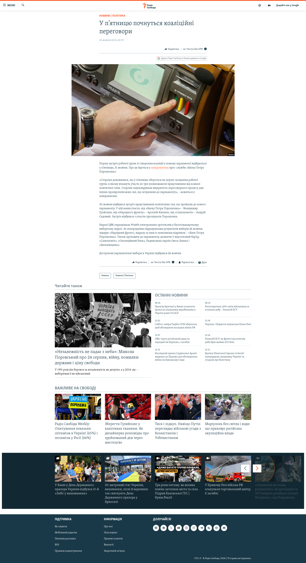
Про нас (108, 526)
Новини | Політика (112, 16)
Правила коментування (68, 551)
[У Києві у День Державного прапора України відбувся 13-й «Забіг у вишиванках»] (78, 469)
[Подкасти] (260, 5)
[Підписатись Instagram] (186, 528)
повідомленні (160, 167)
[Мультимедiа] (269, 5)
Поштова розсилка (65, 538)
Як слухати (61, 526)
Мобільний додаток (66, 532)
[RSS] (209, 528)
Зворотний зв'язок (114, 551)
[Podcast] (216, 528)
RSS (57, 545)
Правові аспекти (113, 538)
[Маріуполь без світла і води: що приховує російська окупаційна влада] (228, 407)
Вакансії (109, 545)
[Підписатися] (224, 528)
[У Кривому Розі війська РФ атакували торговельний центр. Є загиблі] (228, 469)
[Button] (171, 49)
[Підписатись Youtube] (179, 528)
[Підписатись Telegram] (201, 528)
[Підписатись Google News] (163, 528)
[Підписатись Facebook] (156, 528)
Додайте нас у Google (287, 5)
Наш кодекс (110, 532)
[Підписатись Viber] (194, 528)
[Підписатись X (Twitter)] (171, 528)
